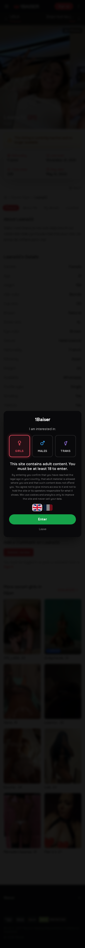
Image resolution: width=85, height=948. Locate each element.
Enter (42, 519)
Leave (42, 529)
